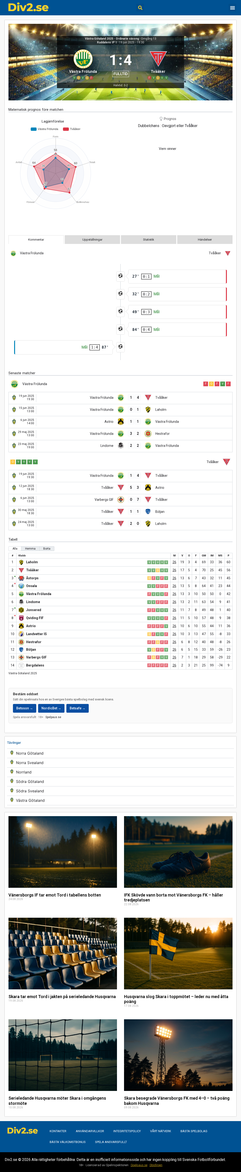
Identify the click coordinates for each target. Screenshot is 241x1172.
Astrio (31, 626)
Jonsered (33, 610)
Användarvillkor (90, 1131)
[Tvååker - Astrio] (120, 488)
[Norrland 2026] (120, 772)
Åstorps (32, 578)
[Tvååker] (158, 64)
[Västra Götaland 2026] (120, 800)
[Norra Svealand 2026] (120, 762)
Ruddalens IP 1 (107, 42)
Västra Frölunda (38, 594)
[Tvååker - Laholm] (120, 524)
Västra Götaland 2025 (22, 673)
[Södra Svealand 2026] (120, 791)
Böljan (31, 649)
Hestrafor (33, 642)
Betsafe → (77, 708)
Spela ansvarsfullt (111, 1142)
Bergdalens (35, 665)
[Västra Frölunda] (83, 64)
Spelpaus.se (53, 717)
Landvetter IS (36, 634)
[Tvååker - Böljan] (120, 512)
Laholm (32, 562)
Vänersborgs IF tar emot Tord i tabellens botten (54, 894)
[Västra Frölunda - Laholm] (120, 410)
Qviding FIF (35, 618)
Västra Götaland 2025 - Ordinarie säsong (112, 38)
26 (174, 562)
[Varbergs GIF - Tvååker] (120, 500)
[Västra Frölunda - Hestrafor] (120, 434)
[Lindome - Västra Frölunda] (120, 446)
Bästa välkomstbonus (68, 1142)
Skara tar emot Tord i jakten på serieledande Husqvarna (62, 996)
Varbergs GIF (36, 657)
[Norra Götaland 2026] (120, 753)
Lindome (33, 602)
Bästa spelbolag (194, 1131)
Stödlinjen (155, 1165)
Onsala (31, 586)
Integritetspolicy (127, 1131)
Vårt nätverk (160, 1131)
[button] (140, 8)
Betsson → (24, 708)
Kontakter (58, 1131)
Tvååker (32, 570)
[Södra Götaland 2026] (120, 781)
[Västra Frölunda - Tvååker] (120, 398)
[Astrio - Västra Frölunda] (120, 422)
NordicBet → (51, 708)
